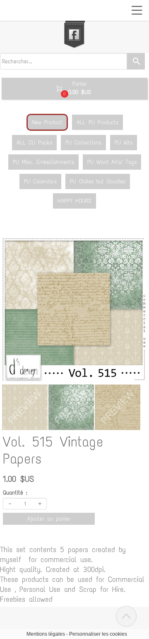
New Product (47, 122)
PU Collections (83, 142)
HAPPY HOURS (74, 200)
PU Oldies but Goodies (97, 181)
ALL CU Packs (34, 142)
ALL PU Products (97, 122)
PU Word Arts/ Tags (112, 162)
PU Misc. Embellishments (43, 162)
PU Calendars (40, 181)
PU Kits (123, 142)
